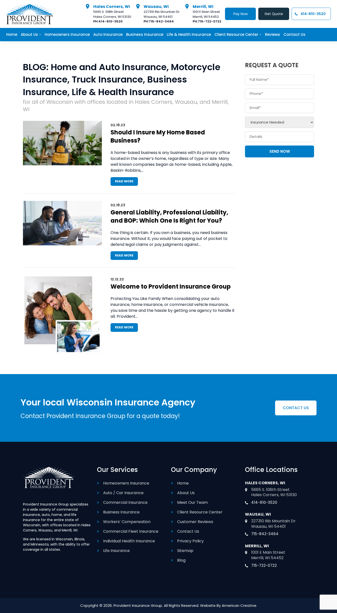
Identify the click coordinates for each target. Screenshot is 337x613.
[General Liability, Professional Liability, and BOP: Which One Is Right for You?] (62, 223)
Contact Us (188, 531)
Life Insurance (116, 550)
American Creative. (239, 605)
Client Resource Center (200, 512)
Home (183, 483)
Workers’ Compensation (126, 522)
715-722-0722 (209, 21)
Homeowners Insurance (126, 483)
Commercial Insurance (125, 502)
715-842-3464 (161, 21)
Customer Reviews (195, 522)
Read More (124, 181)
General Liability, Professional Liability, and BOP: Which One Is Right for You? (169, 216)
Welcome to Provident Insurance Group (171, 286)
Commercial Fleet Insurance (130, 531)
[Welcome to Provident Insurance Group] (62, 314)
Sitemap (185, 550)
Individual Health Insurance (129, 541)
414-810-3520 (110, 21)
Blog (181, 560)
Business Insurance (121, 512)
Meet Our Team (192, 502)
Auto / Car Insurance (123, 493)
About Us (186, 493)
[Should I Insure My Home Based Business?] (62, 143)
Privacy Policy (190, 541)
